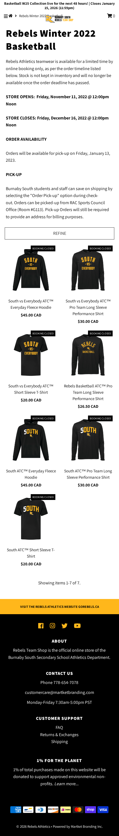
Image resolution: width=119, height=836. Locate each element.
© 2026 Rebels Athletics (33, 826)
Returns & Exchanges (59, 735)
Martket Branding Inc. (87, 826)
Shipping (59, 741)
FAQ (59, 727)
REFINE (59, 233)
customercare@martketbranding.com (59, 692)
